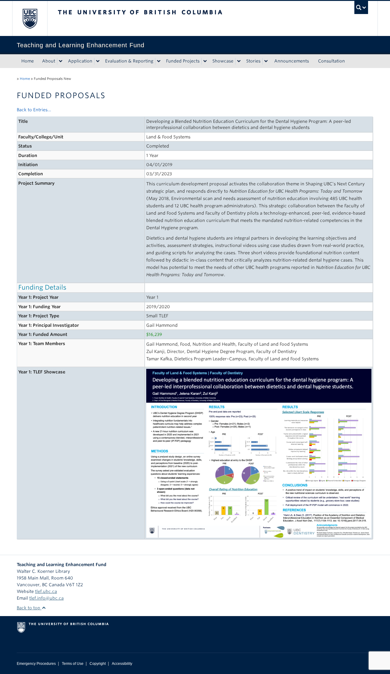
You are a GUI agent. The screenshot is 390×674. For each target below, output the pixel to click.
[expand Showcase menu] (239, 61)
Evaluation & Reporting (129, 61)
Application (80, 61)
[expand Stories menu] (266, 61)
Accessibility (122, 664)
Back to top (29, 607)
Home (27, 61)
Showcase (222, 61)
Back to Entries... (34, 109)
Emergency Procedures (36, 664)
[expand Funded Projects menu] (205, 61)
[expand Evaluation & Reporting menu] (158, 61)
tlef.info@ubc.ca (46, 598)
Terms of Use (72, 664)
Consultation (331, 61)
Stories (253, 61)
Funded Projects (183, 61)
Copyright (98, 664)
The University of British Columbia (29, 18)
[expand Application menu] (97, 61)
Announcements (291, 61)
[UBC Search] (361, 7)
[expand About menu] (60, 61)
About (48, 61)
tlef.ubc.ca (46, 591)
